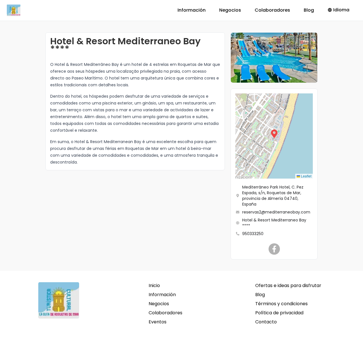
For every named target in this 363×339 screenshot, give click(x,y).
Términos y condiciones (281, 303)
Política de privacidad (279, 312)
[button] (274, 136)
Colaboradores (272, 10)
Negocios (230, 10)
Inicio (154, 285)
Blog (309, 10)
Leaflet (305, 175)
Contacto (266, 322)
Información (192, 10)
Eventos (157, 322)
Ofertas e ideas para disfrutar (288, 285)
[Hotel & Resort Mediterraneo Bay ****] (274, 249)
